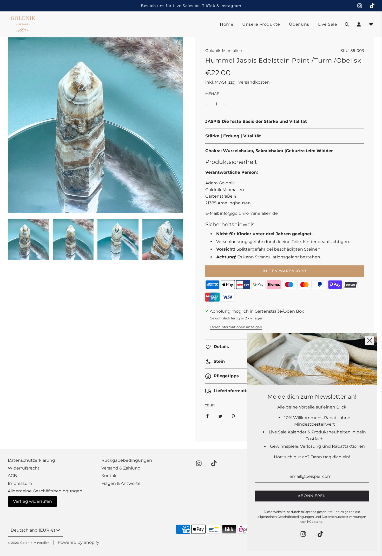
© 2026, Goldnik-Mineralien (29, 543)
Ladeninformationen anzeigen (236, 327)
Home (226, 24)
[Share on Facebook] (207, 416)
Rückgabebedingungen (126, 460)
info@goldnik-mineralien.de (249, 213)
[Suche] (347, 24)
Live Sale (327, 24)
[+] (226, 104)
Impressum (20, 483)
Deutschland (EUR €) (33, 530)
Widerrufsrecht (23, 468)
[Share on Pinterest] (233, 416)
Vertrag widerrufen (32, 501)
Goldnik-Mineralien (223, 50)
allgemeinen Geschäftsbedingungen (286, 517)
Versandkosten (254, 82)
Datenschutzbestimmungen (344, 517)
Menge (212, 93)
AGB (12, 475)
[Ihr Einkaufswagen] (371, 24)
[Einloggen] (359, 24)
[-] (206, 104)
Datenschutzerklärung (31, 460)
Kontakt (109, 475)
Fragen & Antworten (122, 483)
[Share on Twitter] (220, 416)
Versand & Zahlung (121, 468)
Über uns (299, 24)
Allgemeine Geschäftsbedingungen (45, 490)
